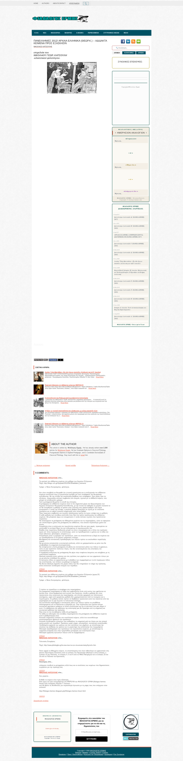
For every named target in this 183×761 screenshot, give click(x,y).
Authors (45, 3)
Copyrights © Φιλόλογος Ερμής (52, 738)
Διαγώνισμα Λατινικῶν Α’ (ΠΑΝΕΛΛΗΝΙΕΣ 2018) (129, 317)
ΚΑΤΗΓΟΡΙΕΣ (129, 53)
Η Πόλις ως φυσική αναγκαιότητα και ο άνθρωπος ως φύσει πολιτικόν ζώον (71, 411)
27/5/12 (42, 569)
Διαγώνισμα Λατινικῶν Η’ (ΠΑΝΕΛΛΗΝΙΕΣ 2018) (129, 300)
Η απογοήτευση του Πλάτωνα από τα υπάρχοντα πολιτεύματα (66, 398)
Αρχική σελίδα (70, 465)
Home (36, 3)
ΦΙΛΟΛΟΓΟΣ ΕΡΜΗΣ (98, 751)
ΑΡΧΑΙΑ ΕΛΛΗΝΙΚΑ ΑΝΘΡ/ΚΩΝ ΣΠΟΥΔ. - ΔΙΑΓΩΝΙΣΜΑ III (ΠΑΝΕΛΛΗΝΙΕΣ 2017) (129, 236)
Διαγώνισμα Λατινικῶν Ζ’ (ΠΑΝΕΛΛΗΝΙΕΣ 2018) (129, 291)
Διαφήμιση (108, 754)
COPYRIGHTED (131, 734)
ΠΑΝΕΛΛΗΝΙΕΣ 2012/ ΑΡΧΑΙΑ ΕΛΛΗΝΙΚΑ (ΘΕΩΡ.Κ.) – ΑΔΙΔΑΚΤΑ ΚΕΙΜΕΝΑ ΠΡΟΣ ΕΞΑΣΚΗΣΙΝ (70, 41)
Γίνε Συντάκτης (119, 754)
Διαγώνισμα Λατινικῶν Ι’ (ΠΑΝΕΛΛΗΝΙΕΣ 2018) (129, 245)
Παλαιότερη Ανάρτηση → (100, 465)
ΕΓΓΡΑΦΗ (91, 739)
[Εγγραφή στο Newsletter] (133, 41)
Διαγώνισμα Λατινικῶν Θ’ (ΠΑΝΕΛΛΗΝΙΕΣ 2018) (129, 227)
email (83, 455)
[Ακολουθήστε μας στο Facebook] (123, 41)
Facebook (53, 360)
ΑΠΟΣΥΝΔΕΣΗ (74, 3)
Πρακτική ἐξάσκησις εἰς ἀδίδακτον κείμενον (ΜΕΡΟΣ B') (64, 385)
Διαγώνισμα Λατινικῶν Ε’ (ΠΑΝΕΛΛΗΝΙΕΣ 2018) (129, 282)
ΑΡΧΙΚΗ (117, 53)
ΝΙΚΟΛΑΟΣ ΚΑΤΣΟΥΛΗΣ (48, 478)
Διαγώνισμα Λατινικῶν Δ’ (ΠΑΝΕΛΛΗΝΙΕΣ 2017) (129, 218)
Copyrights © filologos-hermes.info (131, 200)
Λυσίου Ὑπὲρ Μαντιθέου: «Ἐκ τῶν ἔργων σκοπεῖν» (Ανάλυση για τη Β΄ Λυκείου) (73, 372)
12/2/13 (42, 671)
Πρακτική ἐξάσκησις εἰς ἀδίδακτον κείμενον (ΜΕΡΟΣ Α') (64, 423)
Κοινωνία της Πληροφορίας (93, 754)
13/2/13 (42, 696)
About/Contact (59, 3)
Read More (100, 377)
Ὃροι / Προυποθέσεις (75, 754)
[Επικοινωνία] (139, 41)
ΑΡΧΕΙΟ (141, 53)
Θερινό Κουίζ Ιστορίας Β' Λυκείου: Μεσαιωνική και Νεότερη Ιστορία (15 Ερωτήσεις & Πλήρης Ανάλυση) (130, 272)
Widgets (85, 753)
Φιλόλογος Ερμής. (64, 450)
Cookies (105, 753)
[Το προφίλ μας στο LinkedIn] (128, 41)
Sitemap (78, 753)
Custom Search (95, 753)
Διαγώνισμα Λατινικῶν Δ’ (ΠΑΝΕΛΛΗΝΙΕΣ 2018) (129, 253)
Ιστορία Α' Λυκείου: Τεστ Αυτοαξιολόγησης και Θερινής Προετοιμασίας (130, 309)
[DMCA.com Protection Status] (41, 360)
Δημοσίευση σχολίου (41, 701)
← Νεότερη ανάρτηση (42, 465)
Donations (62, 754)
